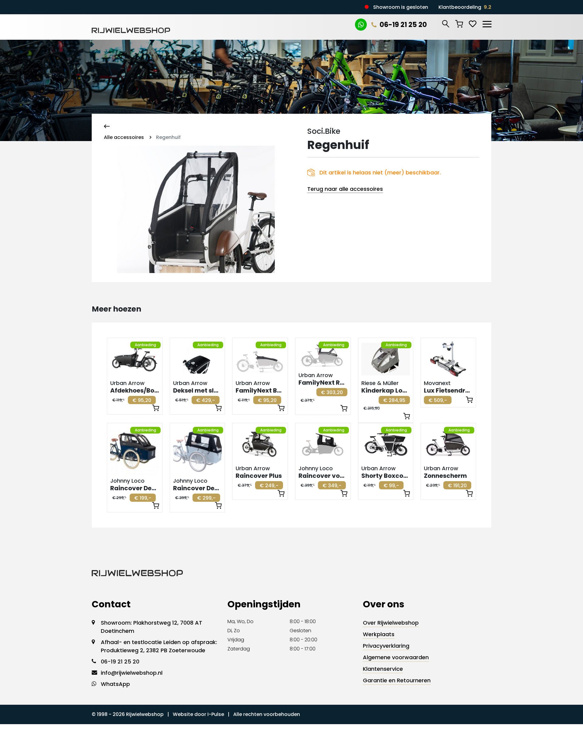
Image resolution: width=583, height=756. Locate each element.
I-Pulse (215, 714)
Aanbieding (145, 344)
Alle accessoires (124, 137)
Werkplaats (378, 634)
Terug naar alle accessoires (345, 189)
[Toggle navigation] (486, 23)
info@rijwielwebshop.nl (131, 673)
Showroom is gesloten (400, 7)
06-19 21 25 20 (403, 24)
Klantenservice (383, 669)
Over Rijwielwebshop (391, 622)
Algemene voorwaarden (396, 657)
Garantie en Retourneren (397, 680)
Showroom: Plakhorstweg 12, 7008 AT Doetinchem (151, 627)
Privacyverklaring (386, 646)
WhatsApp (115, 684)
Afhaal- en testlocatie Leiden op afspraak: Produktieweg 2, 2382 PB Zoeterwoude (159, 646)
